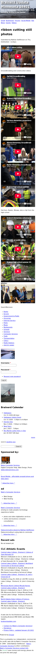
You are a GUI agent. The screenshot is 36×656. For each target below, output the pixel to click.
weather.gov (11, 442)
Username (6, 363)
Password (5, 370)
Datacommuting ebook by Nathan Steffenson (17, 530)
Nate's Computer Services (10, 508)
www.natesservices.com (10, 470)
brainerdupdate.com (8, 621)
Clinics (6, 341)
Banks (6, 312)
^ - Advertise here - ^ (9, 503)
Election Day (8, 422)
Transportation (9, 338)
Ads (32, 20)
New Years (7, 426)
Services (7, 332)
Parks (6, 323)
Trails (5, 336)
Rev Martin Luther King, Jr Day (15, 431)
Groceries (7, 318)
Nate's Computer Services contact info (14, 648)
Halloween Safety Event (12, 417)
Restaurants (8, 327)
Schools (6, 329)
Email (3, 20)
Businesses (10, 20)
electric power (9, 345)
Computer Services (11, 334)
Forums (17, 20)
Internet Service (10, 320)
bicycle (6, 314)
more (33, 437)
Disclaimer (7, 628)
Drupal (11, 635)
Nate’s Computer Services (10, 492)
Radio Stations (9, 343)
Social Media (25, 20)
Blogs (3, 23)
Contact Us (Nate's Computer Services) (18, 626)
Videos (14, 23)
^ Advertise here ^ (8, 483)
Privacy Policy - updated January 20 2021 (19, 630)
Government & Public (11, 316)
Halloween (7, 413)
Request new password (12, 376)
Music (6, 325)
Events (8, 23)
